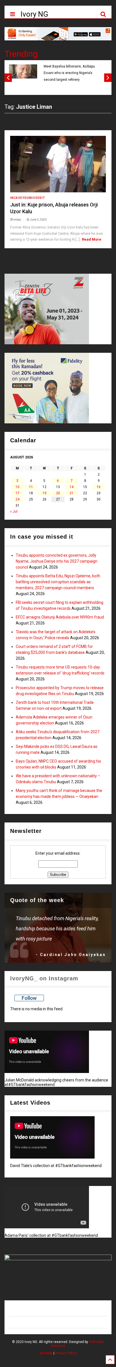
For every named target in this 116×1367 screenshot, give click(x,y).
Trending (21, 54)
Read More (91, 239)
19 (44, 493)
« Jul (13, 511)
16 (99, 487)
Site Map (46, 1353)
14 (71, 487)
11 (31, 487)
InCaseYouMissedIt (27, 197)
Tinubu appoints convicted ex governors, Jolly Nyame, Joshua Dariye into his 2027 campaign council (56, 561)
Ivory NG (34, 14)
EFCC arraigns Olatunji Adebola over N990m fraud (60, 617)
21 (71, 493)
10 (17, 487)
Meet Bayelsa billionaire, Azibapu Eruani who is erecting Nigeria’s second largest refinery (69, 73)
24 (17, 499)
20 (58, 493)
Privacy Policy (66, 1353)
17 (17, 493)
